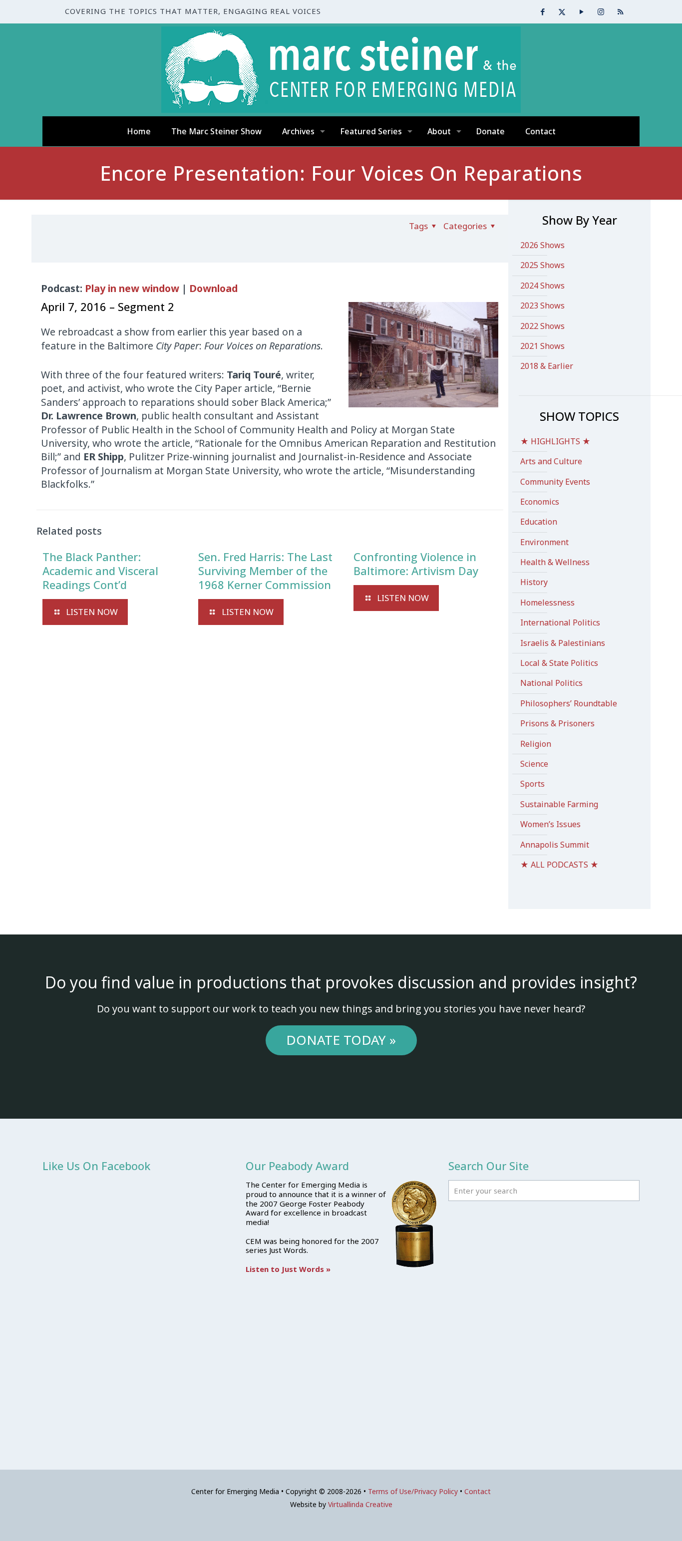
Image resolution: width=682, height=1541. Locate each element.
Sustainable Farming (559, 804)
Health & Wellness (555, 562)
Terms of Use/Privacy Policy (413, 1491)
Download (213, 288)
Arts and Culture (551, 461)
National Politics (551, 682)
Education (538, 521)
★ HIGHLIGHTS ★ (555, 441)
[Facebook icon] (542, 11)
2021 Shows (542, 345)
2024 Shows (542, 285)
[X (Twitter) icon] (562, 11)
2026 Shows (542, 245)
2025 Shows (542, 265)
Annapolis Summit (554, 844)
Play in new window (132, 288)
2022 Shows (542, 325)
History (534, 582)
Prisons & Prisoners (557, 723)
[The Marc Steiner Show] (341, 69)
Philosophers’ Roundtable (568, 703)
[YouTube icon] (581, 11)
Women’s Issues (550, 824)
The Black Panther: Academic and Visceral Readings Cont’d (100, 570)
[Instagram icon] (601, 11)
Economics (539, 501)
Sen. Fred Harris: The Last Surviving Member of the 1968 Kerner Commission (265, 570)
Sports (532, 783)
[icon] (620, 11)
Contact (477, 1491)
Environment (544, 542)
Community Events (555, 481)
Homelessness (547, 602)
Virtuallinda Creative (360, 1504)
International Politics (560, 622)
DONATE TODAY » (341, 1040)
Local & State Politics (559, 662)
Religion (535, 743)
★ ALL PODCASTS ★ (559, 864)
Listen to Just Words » (288, 1269)
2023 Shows (542, 305)
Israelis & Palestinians (562, 642)
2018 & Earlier (546, 365)
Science (534, 763)
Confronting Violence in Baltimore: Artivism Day (415, 563)
